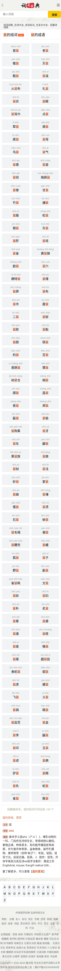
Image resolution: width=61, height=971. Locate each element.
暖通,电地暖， (44, 943)
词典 (55, 919)
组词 (4, 923)
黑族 (15, 455)
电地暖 (40, 956)
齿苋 (15, 721)
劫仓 (15, 378)
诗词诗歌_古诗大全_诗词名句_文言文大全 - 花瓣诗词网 (30, 26)
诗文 (30, 919)
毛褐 (15, 531)
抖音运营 (30, 938)
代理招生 (28, 934)
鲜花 (46, 956)
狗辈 (15, 429)
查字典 (55, 934)
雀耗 (15, 581)
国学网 (21, 938)
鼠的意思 (37, 871)
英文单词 (25, 923)
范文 (46, 923)
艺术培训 (41, 947)
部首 (49, 919)
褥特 (16, 277)
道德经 (24, 956)
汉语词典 (41, 952)
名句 (24, 919)
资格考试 (10, 947)
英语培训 (31, 947)
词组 (16, 923)
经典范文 (18, 943)
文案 (52, 923)
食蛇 (15, 670)
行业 (31, 927)
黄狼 (45, 252)
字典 (36, 919)
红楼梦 (16, 956)
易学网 (13, 938)
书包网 (53, 956)
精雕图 (5, 938)
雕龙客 (39, 938)
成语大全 (21, 947)
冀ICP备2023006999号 (47, 967)
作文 (40, 923)
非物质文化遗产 (42, 934)
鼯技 (45, 657)
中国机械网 (53, 952)
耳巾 (16, 112)
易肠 (16, 366)
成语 (10, 923)
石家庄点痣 (30, 943)
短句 (33, 923)
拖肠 (45, 176)
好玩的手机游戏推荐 (25, 952)
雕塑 (46, 938)
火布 (16, 87)
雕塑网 (9, 952)
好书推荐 (8, 943)
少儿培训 (52, 947)
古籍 (11, 919)
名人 (18, 919)
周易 (15, 934)
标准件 (32, 956)
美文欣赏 (7, 956)
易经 (20, 934)
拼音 (43, 919)
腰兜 (15, 543)
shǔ (11, 831)
